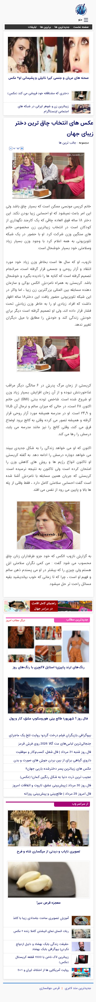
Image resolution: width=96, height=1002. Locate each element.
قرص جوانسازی (49, 988)
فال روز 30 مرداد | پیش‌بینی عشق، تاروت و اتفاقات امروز (51, 785)
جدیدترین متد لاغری (78, 988)
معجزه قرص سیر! (49, 903)
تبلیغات (32, 27)
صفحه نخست (81, 27)
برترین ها (45, 27)
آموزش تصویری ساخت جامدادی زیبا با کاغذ (41, 918)
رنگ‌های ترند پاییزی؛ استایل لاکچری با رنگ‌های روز (49, 667)
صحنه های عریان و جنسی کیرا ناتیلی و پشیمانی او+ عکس (48, 78)
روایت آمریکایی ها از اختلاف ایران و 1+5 (43, 970)
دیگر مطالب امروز (15, 620)
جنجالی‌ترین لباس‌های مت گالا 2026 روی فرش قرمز (54, 743)
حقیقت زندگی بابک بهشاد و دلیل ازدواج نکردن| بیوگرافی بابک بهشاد (42, 947)
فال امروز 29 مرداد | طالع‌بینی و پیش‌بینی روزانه (57, 793)
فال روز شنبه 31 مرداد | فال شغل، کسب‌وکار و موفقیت (53, 752)
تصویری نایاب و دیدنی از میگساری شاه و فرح (48, 851)
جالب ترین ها (67, 142)
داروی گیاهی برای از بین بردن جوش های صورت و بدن (52, 760)
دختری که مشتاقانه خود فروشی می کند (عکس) (38, 93)
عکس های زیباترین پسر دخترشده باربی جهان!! (58, 768)
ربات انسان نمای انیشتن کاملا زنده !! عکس (41, 931)
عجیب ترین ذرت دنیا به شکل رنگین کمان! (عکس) (55, 777)
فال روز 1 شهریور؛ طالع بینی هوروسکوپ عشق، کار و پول (48, 719)
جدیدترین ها (62, 27)
